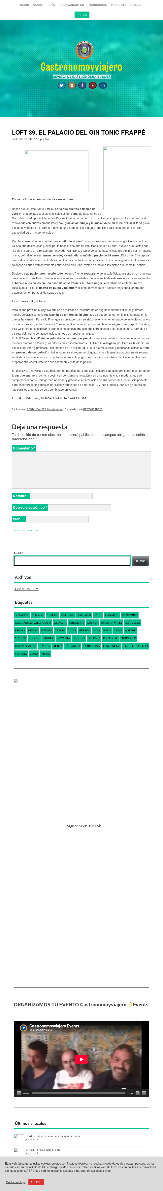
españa (33, 630)
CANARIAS (112, 615)
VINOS (45, 653)
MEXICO (35, 638)
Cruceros (76, 622)
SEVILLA (44, 646)
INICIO (24, 5)
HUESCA (84, 630)
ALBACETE (22, 615)
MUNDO (48, 638)
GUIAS (72, 630)
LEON (118, 630)
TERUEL (128, 646)
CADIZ (98, 615)
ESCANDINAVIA (111, 622)
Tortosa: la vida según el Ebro (43, 1149)
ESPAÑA (20, 630)
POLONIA (94, 638)
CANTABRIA (130, 615)
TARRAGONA (91, 646)
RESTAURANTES (72, 5)
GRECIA (60, 630)
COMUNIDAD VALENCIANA (33, 622)
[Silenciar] (138, 1093)
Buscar (18, 552)
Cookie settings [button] (15, 1182)
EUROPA (46, 630)
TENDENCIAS (97, 5)
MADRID (130, 630)
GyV (47, 139)
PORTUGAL (110, 638)
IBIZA (96, 630)
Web (16, 518)
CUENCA (92, 622)
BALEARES (84, 615)
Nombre (21, 495)
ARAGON (52, 615)
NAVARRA (63, 638)
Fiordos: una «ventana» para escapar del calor (52, 1136)
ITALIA (107, 630)
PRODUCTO (118, 5)
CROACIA (60, 622)
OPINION (136, 5)
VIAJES (38, 5)
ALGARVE (38, 615)
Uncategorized (55, 409)
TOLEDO (142, 646)
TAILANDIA (72, 646)
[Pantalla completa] (144, 1093)
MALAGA (20, 638)
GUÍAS (52, 5)
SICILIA (57, 646)
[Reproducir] (19, 1093)
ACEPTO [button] (36, 1182)
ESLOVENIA (132, 622)
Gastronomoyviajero (81, 66)
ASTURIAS (68, 615)
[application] (81, 1059)
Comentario (24, 448)
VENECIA (21, 653)
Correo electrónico (30, 507)
